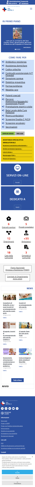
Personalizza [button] (17, 483)
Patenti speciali (13, 95)
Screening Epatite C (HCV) (18, 119)
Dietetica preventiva (15, 82)
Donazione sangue (14, 78)
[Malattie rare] (3, 90)
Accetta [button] (17, 472)
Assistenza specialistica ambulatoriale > (15, 145)
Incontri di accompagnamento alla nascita (25, 305)
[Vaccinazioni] (3, 127)
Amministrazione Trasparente (18, 1)
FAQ (2, 443)
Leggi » (5, 317)
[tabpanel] (17, 337)
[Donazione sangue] (3, 78)
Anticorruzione (5, 428)
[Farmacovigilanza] (3, 86)
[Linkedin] (9, 408)
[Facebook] (2, 408)
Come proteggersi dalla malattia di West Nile (25, 360)
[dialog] (17, 470)
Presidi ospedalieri (26, 227)
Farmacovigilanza (14, 86)
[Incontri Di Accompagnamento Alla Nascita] (25, 296)
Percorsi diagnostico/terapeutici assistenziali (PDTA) (17, 101)
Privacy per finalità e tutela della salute (12, 426)
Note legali (4, 421)
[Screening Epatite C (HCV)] (3, 119)
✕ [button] (32, 457)
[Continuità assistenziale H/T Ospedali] (3, 73)
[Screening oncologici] (3, 123)
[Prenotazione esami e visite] (3, 107)
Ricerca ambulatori (15, 115)
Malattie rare (12, 89)
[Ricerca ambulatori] (3, 116)
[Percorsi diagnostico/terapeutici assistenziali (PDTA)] (3, 99)
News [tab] (30, 288)
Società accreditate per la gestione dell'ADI (13, 448)
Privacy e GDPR (5, 423)
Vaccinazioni (11, 127)
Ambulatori (26, 241)
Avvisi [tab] (5, 386)
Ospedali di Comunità (26, 256)
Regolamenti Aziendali (7, 436)
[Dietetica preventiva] (3, 82)
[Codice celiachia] (3, 69)
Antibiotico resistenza (16, 62)
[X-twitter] (17, 408)
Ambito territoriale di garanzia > (12, 149)
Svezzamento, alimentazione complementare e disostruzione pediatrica (9, 362)
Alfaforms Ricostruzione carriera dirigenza (12, 446)
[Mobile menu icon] (31, 9)
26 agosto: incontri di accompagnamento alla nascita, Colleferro (9, 335)
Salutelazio (24, 3)
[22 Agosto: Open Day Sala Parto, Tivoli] (25, 325)
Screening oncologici (15, 123)
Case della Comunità (9, 256)
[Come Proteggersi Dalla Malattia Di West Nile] (25, 351)
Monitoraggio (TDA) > (9, 155)
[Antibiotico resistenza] (3, 62)
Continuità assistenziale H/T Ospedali (19, 74)
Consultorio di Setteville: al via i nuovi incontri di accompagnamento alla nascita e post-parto (9, 308)
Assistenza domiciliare (16, 65)
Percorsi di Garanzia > (9, 159)
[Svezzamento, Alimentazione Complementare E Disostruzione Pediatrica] (9, 351)
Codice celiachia (13, 69)
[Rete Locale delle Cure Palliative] (3, 110)
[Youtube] (13, 408)
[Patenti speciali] (3, 95)
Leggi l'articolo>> (27, 47)
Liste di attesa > (8, 152)
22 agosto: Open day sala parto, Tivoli (24, 333)
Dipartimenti (9, 241)
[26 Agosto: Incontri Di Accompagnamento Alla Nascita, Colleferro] (9, 325)
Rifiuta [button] (17, 478)
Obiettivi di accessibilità (7, 431)
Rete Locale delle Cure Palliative (16, 111)
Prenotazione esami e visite (19, 106)
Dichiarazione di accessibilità (9, 433)
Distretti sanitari (8, 227)
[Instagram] (6, 408)
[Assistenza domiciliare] (3, 66)
